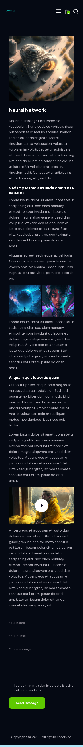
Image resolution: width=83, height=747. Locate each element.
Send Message (27, 703)
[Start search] (76, 11)
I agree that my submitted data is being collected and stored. (43, 687)
